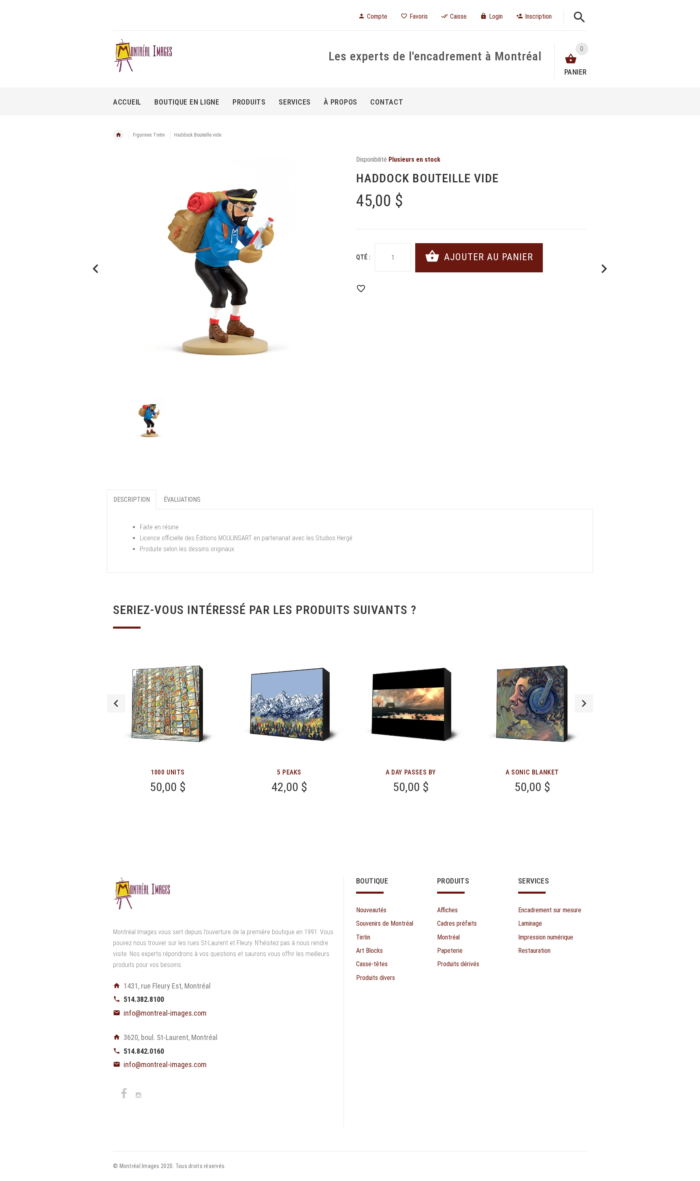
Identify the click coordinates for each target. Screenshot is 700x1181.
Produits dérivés (458, 964)
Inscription (538, 16)
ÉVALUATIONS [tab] (182, 499)
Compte (377, 16)
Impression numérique (545, 937)
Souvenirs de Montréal (384, 923)
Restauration (534, 950)
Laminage (530, 923)
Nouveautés (371, 910)
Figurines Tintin (149, 135)
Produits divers (375, 978)
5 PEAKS (289, 772)
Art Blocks (369, 950)
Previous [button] (116, 703)
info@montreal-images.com (165, 1013)
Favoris (419, 16)
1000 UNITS (168, 772)
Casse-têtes (372, 964)
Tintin (363, 937)
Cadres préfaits (457, 923)
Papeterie (450, 950)
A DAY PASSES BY (411, 772)
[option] (228, 269)
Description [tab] (131, 499)
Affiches (447, 910)
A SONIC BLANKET (532, 772)
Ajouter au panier (487, 257)
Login (496, 16)
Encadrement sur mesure (549, 910)
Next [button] (584, 703)
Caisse (458, 16)
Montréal (448, 937)
